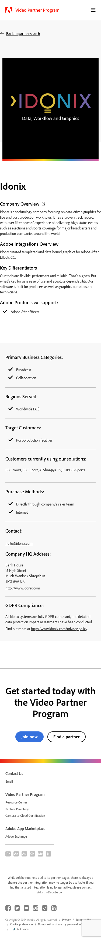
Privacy (66, 920)
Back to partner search (23, 33)
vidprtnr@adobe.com (50, 892)
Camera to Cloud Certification (25, 815)
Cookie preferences (21, 924)
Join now (29, 736)
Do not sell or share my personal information (65, 924)
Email (9, 781)
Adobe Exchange (16, 836)
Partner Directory (17, 809)
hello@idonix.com (19, 543)
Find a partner (66, 736)
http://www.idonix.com (22, 588)
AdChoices (23, 929)
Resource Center (16, 802)
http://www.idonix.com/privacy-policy (59, 628)
